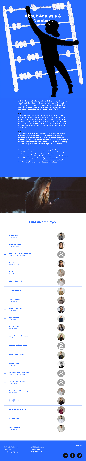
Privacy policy (79, 445)
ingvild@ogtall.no (34, 452)
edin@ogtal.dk (7, 452)
